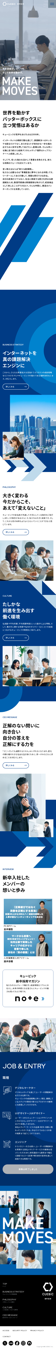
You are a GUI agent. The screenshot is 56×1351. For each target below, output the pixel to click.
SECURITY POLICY (20, 1331)
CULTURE (10, 1308)
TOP (5, 1285)
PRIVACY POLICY (37, 1331)
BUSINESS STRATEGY (13, 1292)
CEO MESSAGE (10, 1316)
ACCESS (6, 1331)
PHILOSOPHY (9, 1300)
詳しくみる (10, 386)
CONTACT (7, 1337)
